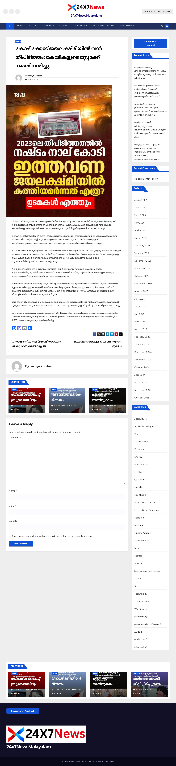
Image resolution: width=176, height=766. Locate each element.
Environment (141, 464)
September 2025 (143, 283)
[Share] (29, 328)
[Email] (24, 328)
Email (12, 506)
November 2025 (143, 268)
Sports (63, 25)
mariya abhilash (35, 76)
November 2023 (143, 390)
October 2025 (141, 276)
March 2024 (140, 382)
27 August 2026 (21, 690)
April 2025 (139, 321)
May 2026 (139, 223)
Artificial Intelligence (145, 426)
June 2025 (140, 306)
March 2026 (140, 238)
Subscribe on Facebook (150, 43)
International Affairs (144, 502)
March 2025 (140, 329)
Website (13, 521)
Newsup (98, 761)
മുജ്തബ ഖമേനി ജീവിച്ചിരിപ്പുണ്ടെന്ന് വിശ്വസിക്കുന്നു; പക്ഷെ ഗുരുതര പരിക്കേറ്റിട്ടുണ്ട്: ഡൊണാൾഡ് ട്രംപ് (150, 129)
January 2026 (141, 253)
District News (141, 441)
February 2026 (142, 245)
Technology (80, 25)
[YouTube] (17, 11)
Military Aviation (142, 533)
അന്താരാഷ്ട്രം (141, 616)
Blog (136, 434)
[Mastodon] (19, 328)
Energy (138, 457)
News (20, 25)
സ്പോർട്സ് (140, 647)
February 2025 (142, 337)
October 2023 (141, 398)
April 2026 (139, 230)
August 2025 (141, 291)
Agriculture (140, 419)
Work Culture (141, 601)
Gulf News (139, 480)
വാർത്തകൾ (140, 639)
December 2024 (143, 352)
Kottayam (139, 518)
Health (138, 487)
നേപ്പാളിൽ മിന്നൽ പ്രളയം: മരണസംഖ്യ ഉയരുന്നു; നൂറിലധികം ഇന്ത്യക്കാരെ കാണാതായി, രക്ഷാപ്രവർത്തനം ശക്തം (147, 151)
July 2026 (139, 207)
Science (138, 563)
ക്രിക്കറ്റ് (138, 632)
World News (127, 25)
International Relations (146, 510)
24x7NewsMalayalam (86, 15)
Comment (15, 437)
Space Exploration (103, 25)
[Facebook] (5, 11)
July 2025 (139, 299)
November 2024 (143, 360)
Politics (33, 25)
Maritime (139, 525)
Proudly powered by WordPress (74, 761)
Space (137, 578)
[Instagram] (11, 11)
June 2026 (140, 215)
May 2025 (139, 314)
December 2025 (143, 261)
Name (13, 491)
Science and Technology (147, 571)
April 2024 (139, 375)
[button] (162, 26)
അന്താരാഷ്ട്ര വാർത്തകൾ (147, 624)
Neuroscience (141, 540)
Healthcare (140, 495)
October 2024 (141, 367)
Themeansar (110, 761)
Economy (49, 25)
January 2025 (141, 344)
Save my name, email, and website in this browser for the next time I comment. (52, 536)
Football (138, 472)
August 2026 (141, 200)
